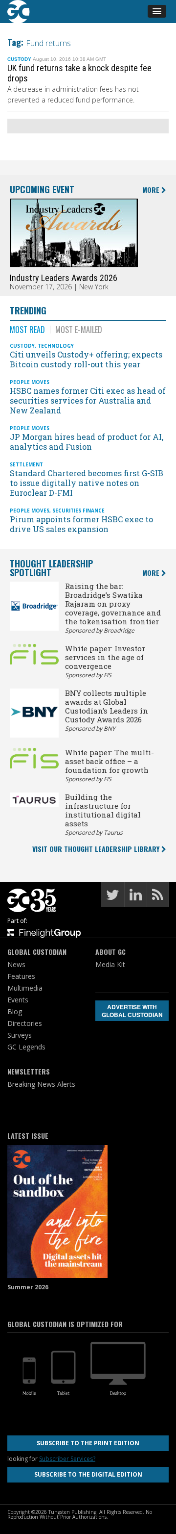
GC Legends (26, 1046)
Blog (14, 1011)
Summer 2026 (27, 1287)
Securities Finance (78, 510)
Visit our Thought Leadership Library (96, 849)
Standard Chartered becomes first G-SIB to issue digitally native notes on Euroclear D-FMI (86, 483)
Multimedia (25, 988)
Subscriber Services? (67, 1459)
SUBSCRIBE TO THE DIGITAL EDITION (88, 1474)
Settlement (26, 464)
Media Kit (110, 964)
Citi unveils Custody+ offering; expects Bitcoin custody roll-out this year (86, 359)
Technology (56, 345)
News (16, 964)
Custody (19, 59)
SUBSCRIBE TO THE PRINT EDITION (88, 1443)
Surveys (19, 1035)
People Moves (29, 382)
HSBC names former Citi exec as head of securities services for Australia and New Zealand (88, 400)
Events (17, 999)
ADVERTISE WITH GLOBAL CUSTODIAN (132, 1010)
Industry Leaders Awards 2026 (63, 278)
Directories (24, 1023)
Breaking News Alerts (41, 1084)
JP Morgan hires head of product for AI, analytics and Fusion (86, 442)
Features (21, 976)
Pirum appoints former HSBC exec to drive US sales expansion (81, 524)
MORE (151, 190)
